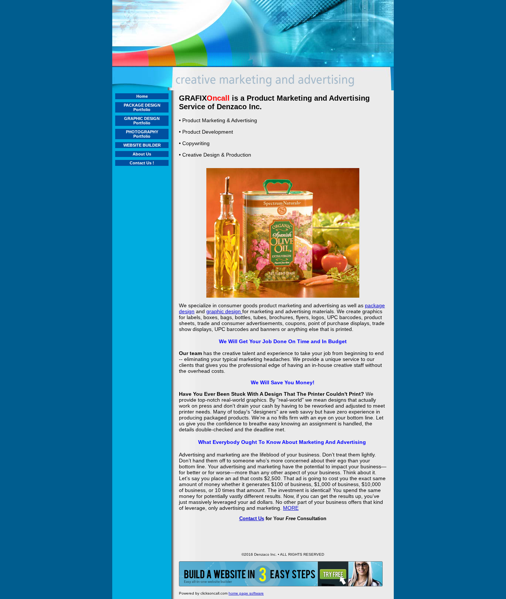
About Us (142, 154)
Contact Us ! (142, 163)
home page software (246, 593)
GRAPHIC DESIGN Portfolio (142, 120)
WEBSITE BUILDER (142, 145)
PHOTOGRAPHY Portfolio (142, 134)
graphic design (224, 311)
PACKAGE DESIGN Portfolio (142, 107)
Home (142, 96)
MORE (291, 508)
